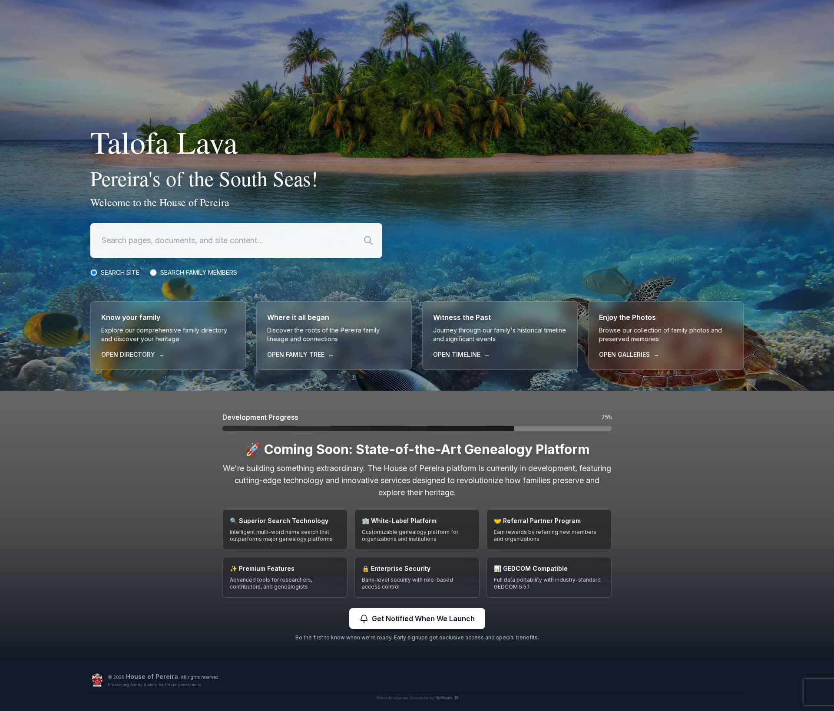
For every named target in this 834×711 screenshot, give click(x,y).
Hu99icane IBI (446, 698)
